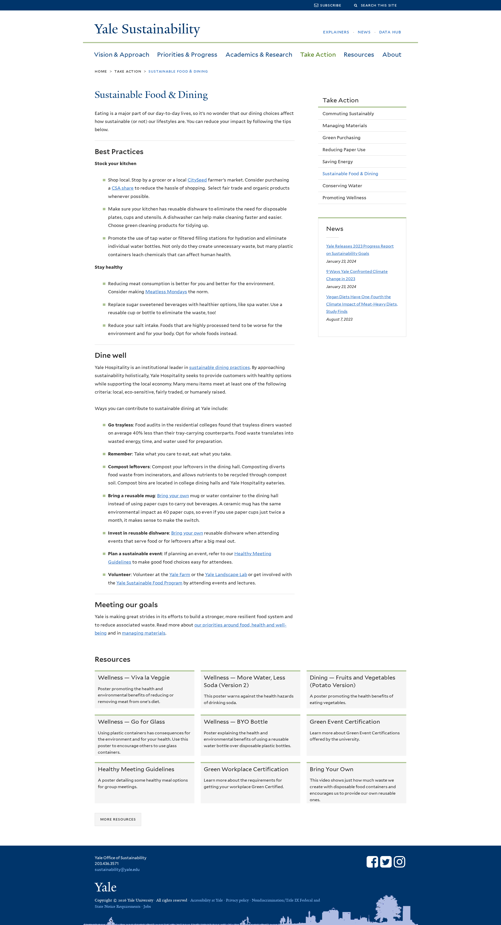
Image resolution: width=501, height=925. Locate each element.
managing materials (143, 633)
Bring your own (173, 495)
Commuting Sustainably (348, 113)
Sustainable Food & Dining (350, 173)
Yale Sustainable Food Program (149, 583)
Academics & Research (258, 54)
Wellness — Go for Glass (131, 721)
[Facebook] (372, 861)
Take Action (318, 54)
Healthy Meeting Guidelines (136, 769)
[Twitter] (386, 861)
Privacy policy (237, 900)
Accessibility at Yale (206, 900)
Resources (359, 54)
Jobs (147, 906)
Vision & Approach (121, 54)
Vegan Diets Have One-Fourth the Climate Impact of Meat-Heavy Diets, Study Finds (362, 304)
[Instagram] (399, 861)
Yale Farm (179, 574)
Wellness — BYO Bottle (236, 721)
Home (101, 71)
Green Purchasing (342, 137)
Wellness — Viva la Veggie (134, 677)
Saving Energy (338, 161)
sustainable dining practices (219, 367)
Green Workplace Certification (246, 769)
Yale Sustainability (147, 29)
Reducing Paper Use (344, 149)
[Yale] (106, 888)
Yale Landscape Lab (226, 574)
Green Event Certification (345, 721)
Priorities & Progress (187, 54)
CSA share (123, 188)
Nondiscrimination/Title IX (275, 900)
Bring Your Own (331, 769)
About (392, 54)
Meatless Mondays (166, 291)
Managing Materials (345, 125)
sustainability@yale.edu (117, 869)
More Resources (118, 819)
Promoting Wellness (344, 197)
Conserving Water (342, 185)
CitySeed (197, 180)
